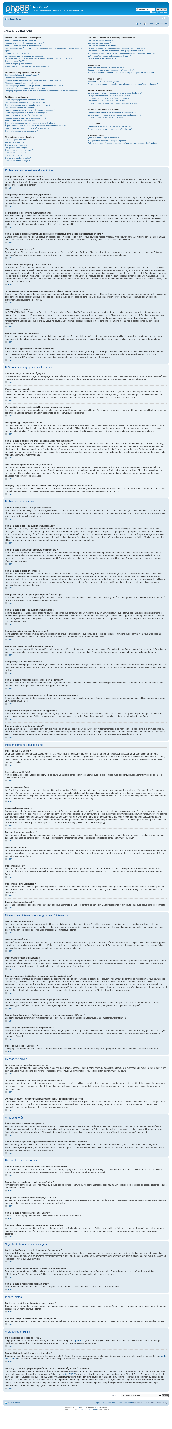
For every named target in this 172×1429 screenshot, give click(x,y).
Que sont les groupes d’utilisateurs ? (102, 45)
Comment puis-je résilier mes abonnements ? (106, 117)
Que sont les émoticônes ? (16, 145)
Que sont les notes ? (13, 155)
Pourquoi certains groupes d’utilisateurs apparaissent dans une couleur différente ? (121, 53)
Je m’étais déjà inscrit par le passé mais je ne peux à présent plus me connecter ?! (38, 58)
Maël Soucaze (86, 1409)
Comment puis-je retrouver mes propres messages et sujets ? (113, 103)
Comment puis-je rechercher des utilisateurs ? (106, 101)
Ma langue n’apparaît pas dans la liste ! (21, 83)
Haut (10, 188)
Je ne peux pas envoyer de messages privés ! (107, 67)
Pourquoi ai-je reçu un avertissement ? (20, 120)
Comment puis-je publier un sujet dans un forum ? (25, 100)
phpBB (77, 1407)
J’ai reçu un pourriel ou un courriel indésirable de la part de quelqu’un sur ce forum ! (121, 73)
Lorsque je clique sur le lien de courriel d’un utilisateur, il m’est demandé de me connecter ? (41, 91)
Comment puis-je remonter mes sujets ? (21, 131)
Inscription (150, 24)
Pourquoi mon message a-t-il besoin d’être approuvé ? (27, 128)
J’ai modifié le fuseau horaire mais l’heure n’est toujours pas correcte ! (33, 80)
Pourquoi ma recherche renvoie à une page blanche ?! (110, 98)
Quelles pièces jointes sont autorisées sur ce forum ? (109, 126)
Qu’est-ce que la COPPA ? (16, 61)
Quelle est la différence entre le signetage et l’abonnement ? (112, 112)
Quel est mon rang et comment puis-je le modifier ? (25, 88)
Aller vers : (115, 1396)
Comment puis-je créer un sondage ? (20, 107)
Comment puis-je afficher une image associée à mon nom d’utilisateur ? (34, 86)
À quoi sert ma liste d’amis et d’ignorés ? (104, 82)
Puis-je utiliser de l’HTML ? (16, 142)
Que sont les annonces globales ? (19, 150)
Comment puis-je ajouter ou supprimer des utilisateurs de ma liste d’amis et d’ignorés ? (123, 84)
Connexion (162, 24)
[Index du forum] (18, 8)
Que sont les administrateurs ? (100, 40)
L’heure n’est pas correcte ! (16, 78)
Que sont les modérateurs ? (99, 43)
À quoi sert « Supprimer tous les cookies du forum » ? (27, 66)
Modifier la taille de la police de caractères (164, 18)
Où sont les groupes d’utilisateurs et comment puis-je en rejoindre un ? (116, 48)
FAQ (140, 24)
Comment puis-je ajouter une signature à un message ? (27, 105)
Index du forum (15, 19)
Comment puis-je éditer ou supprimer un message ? (26, 102)
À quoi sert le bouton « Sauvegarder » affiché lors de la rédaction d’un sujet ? (36, 126)
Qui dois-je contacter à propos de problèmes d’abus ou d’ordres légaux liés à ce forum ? (123, 143)
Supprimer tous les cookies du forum (118, 1403)
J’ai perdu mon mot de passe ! (17, 53)
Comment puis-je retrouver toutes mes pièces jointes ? (110, 129)
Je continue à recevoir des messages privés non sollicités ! (112, 70)
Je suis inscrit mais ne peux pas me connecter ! (24, 56)
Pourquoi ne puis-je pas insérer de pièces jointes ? (25, 118)
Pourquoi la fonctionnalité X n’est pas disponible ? (107, 140)
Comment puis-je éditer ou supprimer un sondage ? (26, 113)
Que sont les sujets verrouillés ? (18, 158)
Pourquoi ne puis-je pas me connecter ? (21, 40)
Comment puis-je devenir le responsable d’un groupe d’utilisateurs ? (115, 51)
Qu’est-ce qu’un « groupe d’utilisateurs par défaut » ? (109, 56)
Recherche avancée (158, 12)
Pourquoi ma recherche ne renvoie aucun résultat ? (109, 96)
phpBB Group (79, 1340)
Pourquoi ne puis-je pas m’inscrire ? (19, 64)
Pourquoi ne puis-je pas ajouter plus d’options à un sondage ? (30, 110)
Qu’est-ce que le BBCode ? (16, 140)
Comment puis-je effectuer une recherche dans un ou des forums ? (115, 93)
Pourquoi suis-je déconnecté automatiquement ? (24, 45)
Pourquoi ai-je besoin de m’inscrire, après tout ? (24, 43)
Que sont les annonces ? (15, 153)
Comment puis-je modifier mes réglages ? (22, 75)
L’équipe (98, 1403)
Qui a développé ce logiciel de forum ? (103, 138)
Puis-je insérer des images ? (16, 148)
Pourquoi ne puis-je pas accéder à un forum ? (23, 115)
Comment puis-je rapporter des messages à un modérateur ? (30, 123)
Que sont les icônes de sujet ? (17, 161)
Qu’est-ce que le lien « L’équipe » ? (102, 58)
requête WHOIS (68, 1374)
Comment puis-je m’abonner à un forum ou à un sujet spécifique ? (114, 115)
